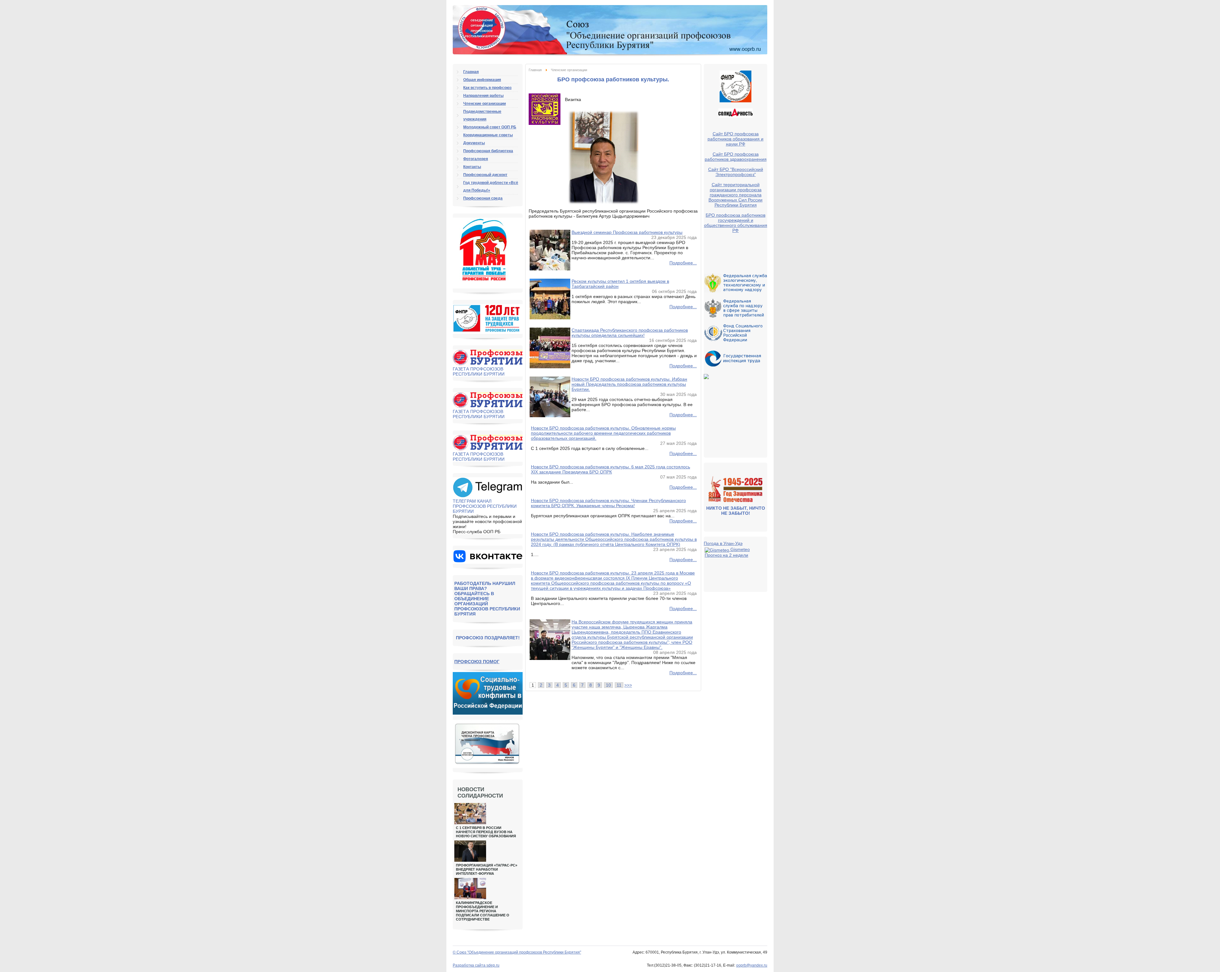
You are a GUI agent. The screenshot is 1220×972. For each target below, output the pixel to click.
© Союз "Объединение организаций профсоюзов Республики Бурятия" (517, 952)
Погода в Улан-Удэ (723, 543)
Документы (474, 143)
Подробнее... (683, 262)
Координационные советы (488, 135)
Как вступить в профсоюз (487, 87)
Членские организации (484, 103)
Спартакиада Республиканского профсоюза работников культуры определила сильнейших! (630, 333)
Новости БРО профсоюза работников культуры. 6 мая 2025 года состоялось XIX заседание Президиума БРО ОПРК (610, 469)
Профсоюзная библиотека (488, 151)
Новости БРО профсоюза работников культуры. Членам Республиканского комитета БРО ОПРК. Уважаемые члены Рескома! (608, 503)
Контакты (472, 167)
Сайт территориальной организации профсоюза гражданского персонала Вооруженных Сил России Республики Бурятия (735, 194)
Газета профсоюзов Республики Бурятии (479, 371)
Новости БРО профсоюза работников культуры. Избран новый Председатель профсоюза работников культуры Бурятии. (629, 384)
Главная (535, 70)
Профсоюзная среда (483, 198)
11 (619, 685)
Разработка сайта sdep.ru (476, 965)
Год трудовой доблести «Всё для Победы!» (490, 186)
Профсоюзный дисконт (485, 175)
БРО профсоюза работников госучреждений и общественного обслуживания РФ (735, 223)
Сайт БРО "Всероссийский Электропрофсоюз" (735, 172)
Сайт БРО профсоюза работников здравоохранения (736, 157)
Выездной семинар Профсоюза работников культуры (627, 232)
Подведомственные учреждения (482, 115)
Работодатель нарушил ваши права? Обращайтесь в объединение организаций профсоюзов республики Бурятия (487, 598)
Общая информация (482, 80)
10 (608, 685)
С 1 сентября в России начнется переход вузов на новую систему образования (486, 832)
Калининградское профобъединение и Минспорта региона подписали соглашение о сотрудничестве (482, 911)
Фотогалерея (475, 159)
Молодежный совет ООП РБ (489, 127)
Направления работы (483, 95)
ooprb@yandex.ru (751, 965)
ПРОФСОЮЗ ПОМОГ (476, 661)
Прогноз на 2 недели (726, 555)
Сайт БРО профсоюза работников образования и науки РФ (735, 138)
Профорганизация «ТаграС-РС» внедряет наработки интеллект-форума (486, 869)
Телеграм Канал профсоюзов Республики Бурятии (485, 506)
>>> (628, 685)
